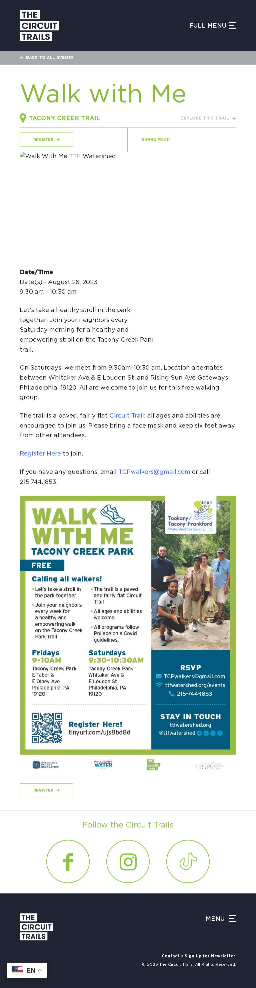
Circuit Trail (126, 416)
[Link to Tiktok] (188, 861)
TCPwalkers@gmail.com (154, 472)
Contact (170, 956)
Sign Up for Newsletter (210, 956)
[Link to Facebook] (68, 861)
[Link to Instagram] (128, 861)
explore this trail (204, 118)
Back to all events (50, 58)
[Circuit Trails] (39, 25)
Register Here (40, 454)
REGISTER (43, 140)
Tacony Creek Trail (64, 119)
